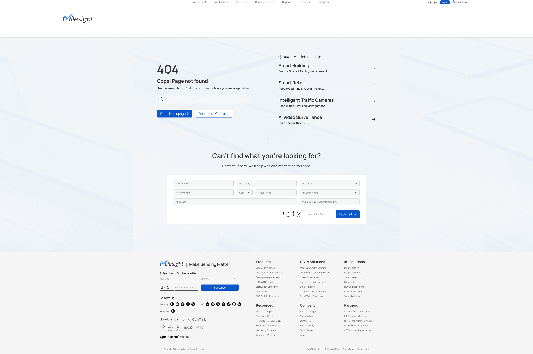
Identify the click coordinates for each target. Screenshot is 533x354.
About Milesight (308, 311)
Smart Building (351, 267)
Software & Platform (266, 325)
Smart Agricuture (353, 296)
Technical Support (265, 311)
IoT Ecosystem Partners (356, 316)
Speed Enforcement (310, 277)
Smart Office (350, 282)
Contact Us (305, 320)
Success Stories (264, 2)
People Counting (352, 272)
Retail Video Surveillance (312, 296)
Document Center (265, 316)
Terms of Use (333, 349)
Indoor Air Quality (353, 291)
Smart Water (350, 277)
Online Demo (461, 2)
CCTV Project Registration (357, 330)
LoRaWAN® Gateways (267, 286)
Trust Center (306, 330)
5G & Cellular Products (267, 296)
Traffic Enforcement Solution (315, 272)
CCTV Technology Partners (358, 320)
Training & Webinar (265, 335)
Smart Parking (307, 286)
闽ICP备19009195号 (315, 349)
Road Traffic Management (313, 282)
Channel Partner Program (357, 311)
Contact (445, 2)
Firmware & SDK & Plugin (268, 320)
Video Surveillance (265, 267)
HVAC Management (354, 286)
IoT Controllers (263, 291)
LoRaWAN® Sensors (266, 282)
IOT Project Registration (356, 325)
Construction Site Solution (313, 291)
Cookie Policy (363, 349)
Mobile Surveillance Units (313, 267)
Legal (303, 335)
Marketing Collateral (266, 330)
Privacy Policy (348, 349)
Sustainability (307, 325)
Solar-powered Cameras (268, 277)
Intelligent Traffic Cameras (269, 272)
